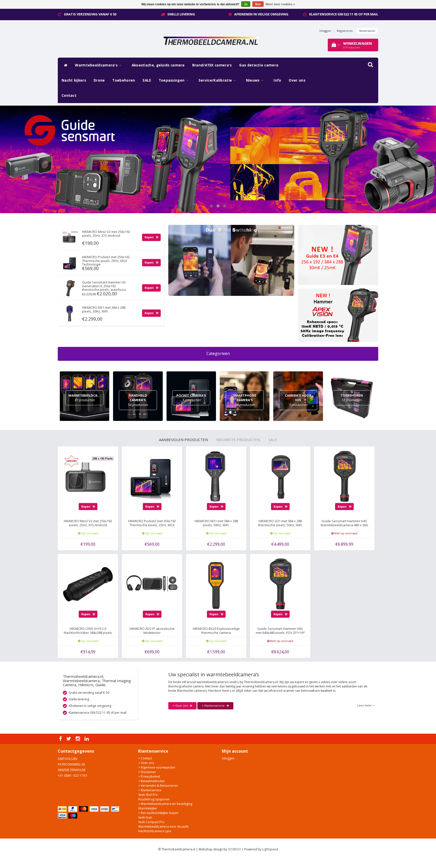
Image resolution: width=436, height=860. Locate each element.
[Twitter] (69, 739)
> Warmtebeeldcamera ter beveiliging (165, 804)
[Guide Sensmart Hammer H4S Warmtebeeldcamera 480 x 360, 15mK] (344, 476)
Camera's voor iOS (298, 400)
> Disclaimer (147, 772)
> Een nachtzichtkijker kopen (158, 813)
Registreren (345, 31)
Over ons (297, 80)
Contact (69, 95)
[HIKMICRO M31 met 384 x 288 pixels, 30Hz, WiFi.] (70, 312)
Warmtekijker (147, 808)
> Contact (145, 758)
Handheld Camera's (138, 400)
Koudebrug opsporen (154, 799)
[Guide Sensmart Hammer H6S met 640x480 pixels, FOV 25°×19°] (280, 584)
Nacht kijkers (74, 80)
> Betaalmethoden (151, 781)
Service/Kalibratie (216, 80)
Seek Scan (145, 817)
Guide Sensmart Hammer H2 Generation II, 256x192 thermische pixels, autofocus (104, 286)
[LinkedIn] (87, 739)
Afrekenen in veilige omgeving (261, 14)
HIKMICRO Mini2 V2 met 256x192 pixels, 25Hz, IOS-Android (106, 233)
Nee (258, 4)
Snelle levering (181, 14)
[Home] (64, 65)
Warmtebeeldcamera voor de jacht (163, 826)
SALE (147, 80)
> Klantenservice (213, 705)
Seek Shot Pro (148, 795)
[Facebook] (61, 739)
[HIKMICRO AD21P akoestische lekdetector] (152, 584)
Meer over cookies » (280, 4)
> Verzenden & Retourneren (158, 785)
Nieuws (253, 80)
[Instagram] (78, 739)
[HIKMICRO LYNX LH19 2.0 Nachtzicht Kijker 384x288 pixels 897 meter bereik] (88, 584)
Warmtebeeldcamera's (97, 65)
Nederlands (367, 31)
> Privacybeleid (149, 776)
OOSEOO (234, 849)
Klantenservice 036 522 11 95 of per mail (343, 14)
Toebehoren (123, 80)
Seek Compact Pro (151, 822)
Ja (246, 4)
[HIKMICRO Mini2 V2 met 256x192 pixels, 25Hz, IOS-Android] (70, 236)
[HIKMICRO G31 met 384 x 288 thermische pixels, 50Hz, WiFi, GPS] (280, 476)
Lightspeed (270, 849)
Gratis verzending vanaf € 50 (90, 14)
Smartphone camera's (244, 400)
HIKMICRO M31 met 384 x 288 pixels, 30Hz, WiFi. (103, 309)
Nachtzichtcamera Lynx (154, 831)
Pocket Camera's (191, 397)
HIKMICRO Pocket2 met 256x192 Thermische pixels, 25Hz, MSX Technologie (106, 261)
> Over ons (180, 705)
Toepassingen (172, 80)
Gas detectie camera (258, 65)
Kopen (149, 237)
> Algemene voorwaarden (156, 767)
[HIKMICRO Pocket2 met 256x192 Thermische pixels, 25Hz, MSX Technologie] (70, 261)
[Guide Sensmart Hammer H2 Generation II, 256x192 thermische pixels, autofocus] (70, 287)
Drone (99, 80)
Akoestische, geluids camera (158, 65)
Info (277, 80)
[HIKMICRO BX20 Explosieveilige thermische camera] (216, 584)
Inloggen (325, 31)
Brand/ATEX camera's (212, 65)
